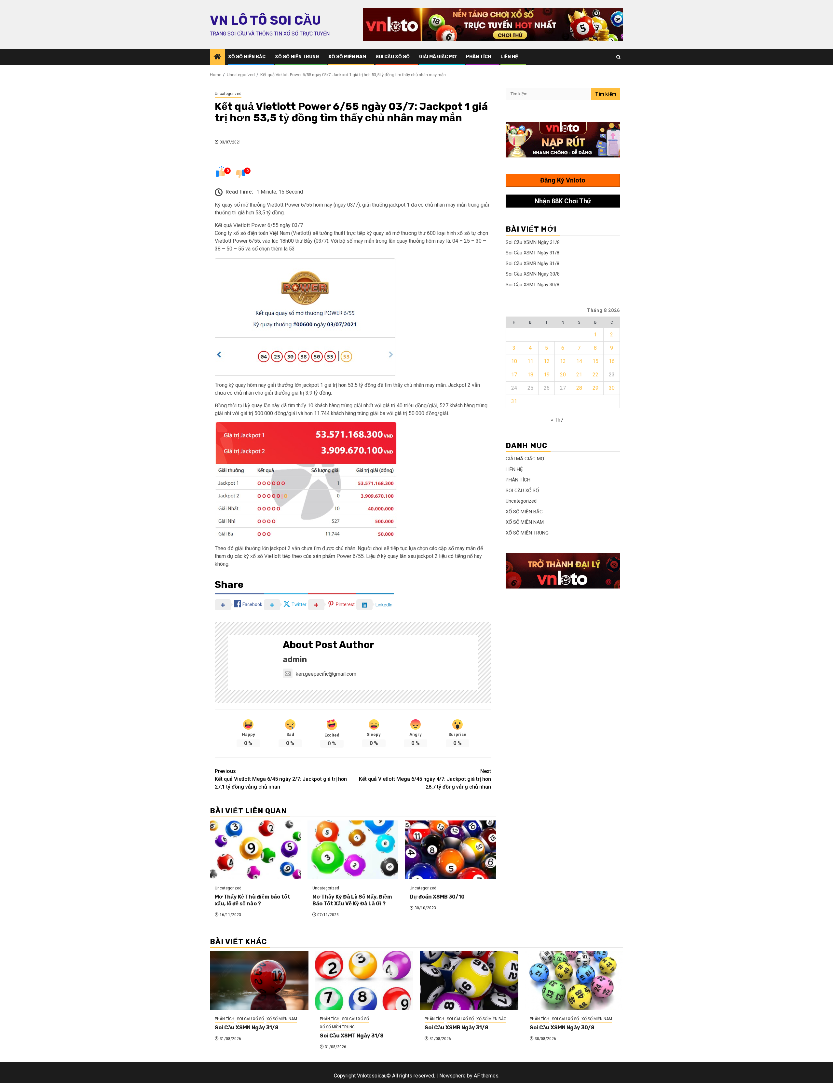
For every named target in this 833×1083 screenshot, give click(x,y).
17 (514, 375)
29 (595, 388)
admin (295, 659)
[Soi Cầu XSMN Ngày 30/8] (574, 980)
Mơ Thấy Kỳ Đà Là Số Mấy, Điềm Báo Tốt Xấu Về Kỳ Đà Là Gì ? (352, 900)
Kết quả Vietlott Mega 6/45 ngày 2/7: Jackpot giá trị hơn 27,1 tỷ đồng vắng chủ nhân (281, 779)
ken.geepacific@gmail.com (326, 674)
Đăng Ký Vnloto (562, 180)
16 (612, 361)
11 (530, 361)
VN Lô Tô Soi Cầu (265, 20)
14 (579, 361)
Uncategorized (228, 93)
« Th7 (557, 420)
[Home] (217, 57)
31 (514, 401)
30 (612, 388)
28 (579, 388)
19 (547, 375)
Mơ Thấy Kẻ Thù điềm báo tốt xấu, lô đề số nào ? (252, 900)
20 (563, 375)
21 (579, 375)
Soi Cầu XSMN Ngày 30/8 (533, 274)
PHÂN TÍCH (478, 57)
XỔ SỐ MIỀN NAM (347, 57)
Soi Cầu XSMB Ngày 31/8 (532, 263)
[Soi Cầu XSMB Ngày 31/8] (469, 980)
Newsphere (452, 1076)
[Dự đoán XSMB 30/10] (450, 849)
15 (595, 361)
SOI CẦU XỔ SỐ (393, 57)
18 (530, 375)
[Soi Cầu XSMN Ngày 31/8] (259, 980)
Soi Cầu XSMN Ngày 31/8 (533, 242)
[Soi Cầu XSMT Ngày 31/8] (364, 980)
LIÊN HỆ (509, 57)
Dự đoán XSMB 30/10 (437, 897)
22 (595, 375)
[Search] (618, 57)
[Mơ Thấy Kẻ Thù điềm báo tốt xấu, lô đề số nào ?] (255, 849)
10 (514, 361)
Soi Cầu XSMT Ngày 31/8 (532, 253)
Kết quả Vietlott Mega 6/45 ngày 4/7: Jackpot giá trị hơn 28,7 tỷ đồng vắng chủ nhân (425, 779)
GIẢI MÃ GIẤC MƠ (438, 57)
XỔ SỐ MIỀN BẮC (247, 57)
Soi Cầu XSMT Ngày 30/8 (532, 285)
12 (547, 361)
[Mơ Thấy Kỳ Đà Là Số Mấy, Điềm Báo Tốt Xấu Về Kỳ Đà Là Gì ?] (353, 849)
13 (563, 361)
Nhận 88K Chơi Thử (563, 201)
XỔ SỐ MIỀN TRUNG (297, 57)
